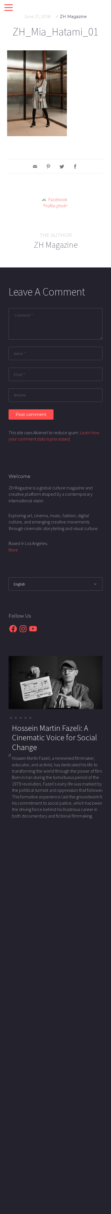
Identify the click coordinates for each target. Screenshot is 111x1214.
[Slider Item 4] (30, 718)
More (13, 550)
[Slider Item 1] (16, 718)
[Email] (35, 166)
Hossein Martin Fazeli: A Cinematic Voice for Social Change (51, 737)
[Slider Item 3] (25, 718)
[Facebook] (75, 166)
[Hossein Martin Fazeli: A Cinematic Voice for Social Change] (55, 682)
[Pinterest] (48, 166)
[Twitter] (62, 166)
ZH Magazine (73, 16)
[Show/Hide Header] (8, 8)
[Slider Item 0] (11, 718)
